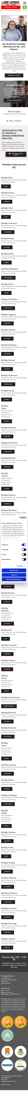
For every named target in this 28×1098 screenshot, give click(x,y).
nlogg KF (3, 1079)
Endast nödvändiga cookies (14, 579)
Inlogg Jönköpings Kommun (8, 1081)
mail (11, 992)
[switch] (24, 549)
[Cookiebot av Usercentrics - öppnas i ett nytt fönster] (19, 518)
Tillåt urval (14, 575)
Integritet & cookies (5, 1084)
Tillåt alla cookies (14, 570)
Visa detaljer (19, 565)
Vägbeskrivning (4, 981)
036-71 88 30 (5, 990)
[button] (24, 3)
